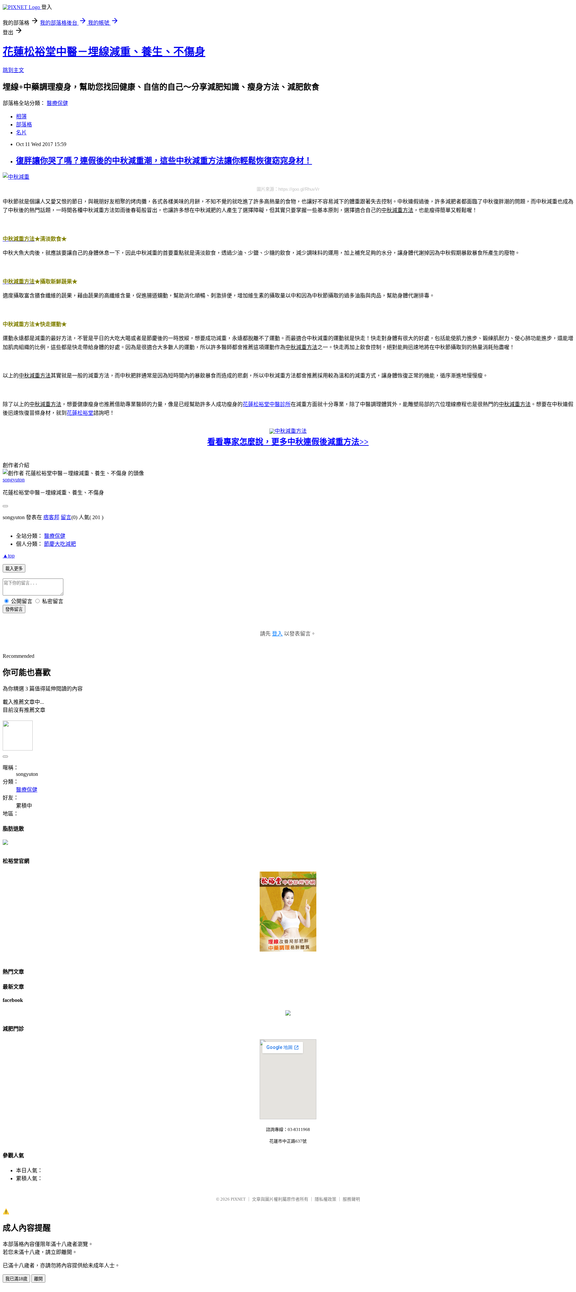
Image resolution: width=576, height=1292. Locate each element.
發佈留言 (14, 609)
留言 (66, 517)
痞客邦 (51, 517)
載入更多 (14, 568)
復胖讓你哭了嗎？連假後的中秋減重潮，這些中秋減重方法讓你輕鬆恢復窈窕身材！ (164, 160)
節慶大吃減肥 (60, 544)
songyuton (14, 479)
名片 (21, 132)
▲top (9, 555)
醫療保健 (57, 103)
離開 (38, 1278)
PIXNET (238, 1199)
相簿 (21, 116)
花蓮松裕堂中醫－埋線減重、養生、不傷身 (104, 52)
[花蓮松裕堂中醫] (288, 1014)
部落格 (24, 124)
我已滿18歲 (16, 1278)
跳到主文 (13, 70)
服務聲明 (351, 1199)
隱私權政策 (325, 1199)
